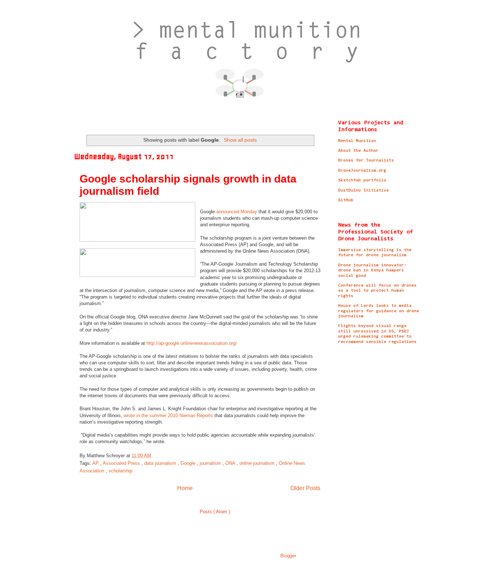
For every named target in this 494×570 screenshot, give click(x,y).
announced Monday (236, 211)
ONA (231, 463)
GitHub (345, 200)
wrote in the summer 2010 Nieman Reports (168, 415)
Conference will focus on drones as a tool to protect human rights (377, 290)
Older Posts (305, 488)
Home (185, 488)
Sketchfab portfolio (362, 180)
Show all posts (240, 140)
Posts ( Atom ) (215, 511)
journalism (211, 463)
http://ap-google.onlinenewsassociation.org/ (191, 343)
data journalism (161, 463)
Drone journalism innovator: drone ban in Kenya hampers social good (372, 270)
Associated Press (122, 463)
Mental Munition (357, 141)
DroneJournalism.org (362, 170)
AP (96, 463)
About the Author (358, 151)
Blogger (288, 555)
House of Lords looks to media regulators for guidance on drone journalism (378, 311)
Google (188, 463)
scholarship (120, 470)
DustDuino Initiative (363, 190)
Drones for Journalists (366, 160)
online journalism (257, 463)
